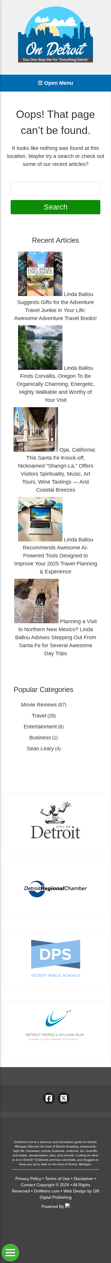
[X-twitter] (64, 1098)
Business (40, 738)
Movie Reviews (39, 705)
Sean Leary (40, 749)
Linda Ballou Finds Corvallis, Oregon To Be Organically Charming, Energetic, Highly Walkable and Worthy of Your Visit (56, 384)
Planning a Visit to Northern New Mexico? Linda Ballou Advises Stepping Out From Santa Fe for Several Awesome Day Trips (56, 637)
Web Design (74, 1191)
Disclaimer (83, 1178)
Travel (39, 716)
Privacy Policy (28, 1178)
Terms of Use (57, 1178)
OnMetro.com (46, 1191)
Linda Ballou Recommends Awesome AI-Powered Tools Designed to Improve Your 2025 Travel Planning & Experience (55, 556)
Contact (28, 1184)
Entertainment (40, 727)
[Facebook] (49, 1098)
